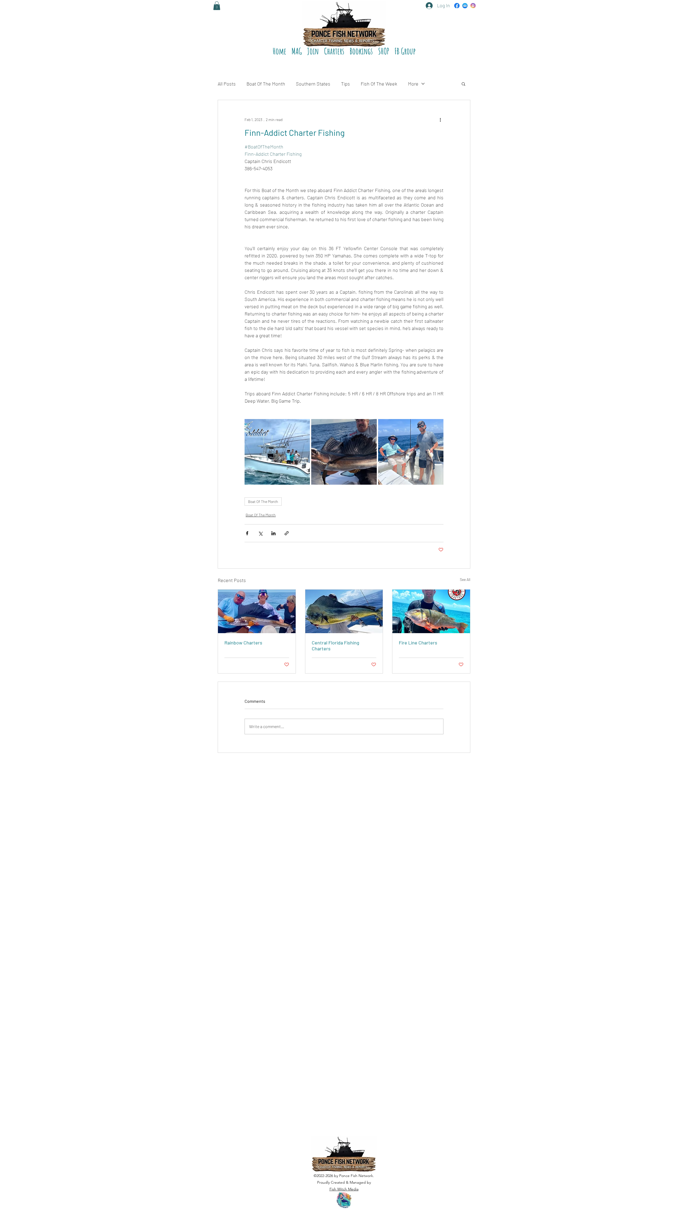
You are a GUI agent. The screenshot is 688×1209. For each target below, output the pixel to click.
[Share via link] (286, 533)
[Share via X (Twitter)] (260, 533)
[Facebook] (457, 5)
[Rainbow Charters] (257, 611)
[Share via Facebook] (247, 533)
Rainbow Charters (243, 643)
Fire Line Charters (418, 643)
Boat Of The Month (265, 84)
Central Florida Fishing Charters (335, 645)
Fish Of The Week (379, 84)
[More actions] (440, 119)
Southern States (313, 84)
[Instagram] (473, 5)
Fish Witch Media (344, 1189)
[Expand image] (277, 451)
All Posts (227, 84)
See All (465, 579)
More (413, 84)
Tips (345, 84)
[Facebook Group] (465, 5)
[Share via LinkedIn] (273, 533)
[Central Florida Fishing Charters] (344, 611)
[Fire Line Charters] (431, 611)
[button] (334, 49)
